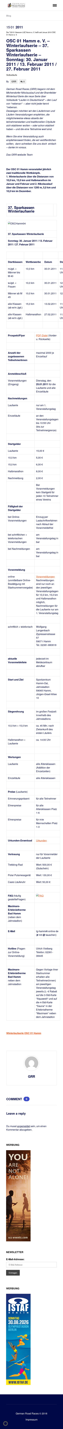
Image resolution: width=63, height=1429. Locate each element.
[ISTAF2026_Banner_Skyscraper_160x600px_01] (18, 1384)
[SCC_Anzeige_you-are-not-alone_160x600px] (18, 1240)
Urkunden (41, 840)
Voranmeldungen (45, 576)
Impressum (31, 1419)
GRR (13, 81)
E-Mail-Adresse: (15, 1259)
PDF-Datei (42, 335)
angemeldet (23, 1126)
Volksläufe (11, 74)
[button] (5, 1423)
